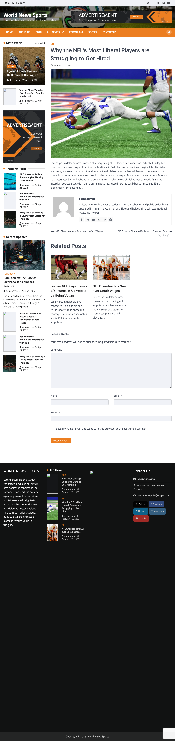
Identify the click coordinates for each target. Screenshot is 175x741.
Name (55, 396)
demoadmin (15, 80)
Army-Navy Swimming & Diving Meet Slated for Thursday (32, 215)
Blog (39, 32)
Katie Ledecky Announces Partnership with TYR (31, 196)
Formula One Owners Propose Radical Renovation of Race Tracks (30, 318)
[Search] (169, 32)
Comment (57, 349)
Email (118, 396)
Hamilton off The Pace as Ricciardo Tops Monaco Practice (20, 282)
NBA (64, 475)
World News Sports (25, 15)
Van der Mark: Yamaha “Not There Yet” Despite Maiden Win (31, 93)
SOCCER (92, 32)
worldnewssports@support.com (154, 495)
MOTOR (11, 66)
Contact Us (109, 32)
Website (55, 412)
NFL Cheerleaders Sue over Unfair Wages (109, 288)
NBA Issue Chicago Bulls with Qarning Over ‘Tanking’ (71, 481)
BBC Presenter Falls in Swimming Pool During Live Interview (31, 177)
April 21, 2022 (28, 291)
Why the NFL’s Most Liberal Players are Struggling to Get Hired (72, 506)
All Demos (53, 32)
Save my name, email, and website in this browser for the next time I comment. (102, 429)
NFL (52, 44)
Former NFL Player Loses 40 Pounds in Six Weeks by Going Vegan (69, 290)
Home (9, 32)
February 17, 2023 (70, 492)
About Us (24, 32)
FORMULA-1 (76, 32)
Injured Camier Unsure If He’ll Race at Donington (23, 73)
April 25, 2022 (32, 80)
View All (39, 43)
